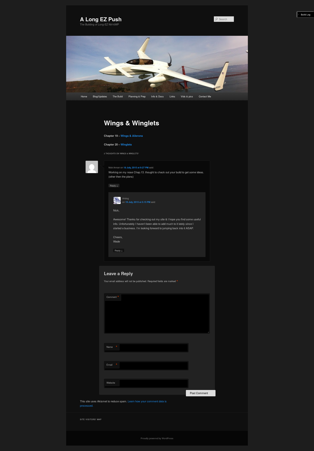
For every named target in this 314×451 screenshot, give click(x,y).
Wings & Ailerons (132, 136)
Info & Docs (157, 96)
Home (84, 96)
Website (110, 382)
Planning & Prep (137, 96)
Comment (112, 297)
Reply (114, 185)
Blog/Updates (100, 96)
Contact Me (205, 96)
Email (111, 365)
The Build (118, 96)
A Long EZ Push (101, 19)
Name (111, 347)
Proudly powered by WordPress (157, 438)
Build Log (305, 14)
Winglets (126, 144)
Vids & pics (187, 96)
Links (172, 96)
